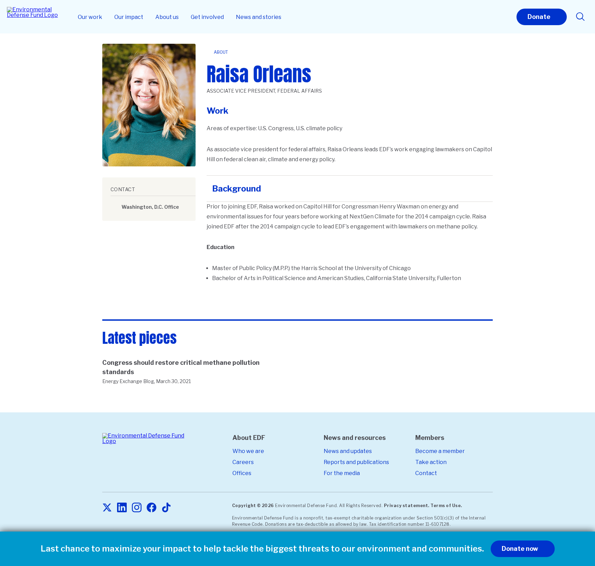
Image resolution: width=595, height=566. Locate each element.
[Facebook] (151, 508)
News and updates (348, 451)
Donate (539, 16)
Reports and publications (356, 462)
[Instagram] (137, 508)
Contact (426, 473)
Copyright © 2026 (253, 505)
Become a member (440, 451)
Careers (243, 462)
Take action (431, 462)
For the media (342, 473)
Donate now (520, 548)
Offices (241, 473)
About (221, 52)
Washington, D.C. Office (150, 207)
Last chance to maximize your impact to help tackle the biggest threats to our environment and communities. (262, 549)
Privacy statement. (406, 505)
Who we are (248, 451)
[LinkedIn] (122, 508)
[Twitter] (107, 508)
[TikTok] (166, 508)
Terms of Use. (446, 505)
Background (236, 189)
